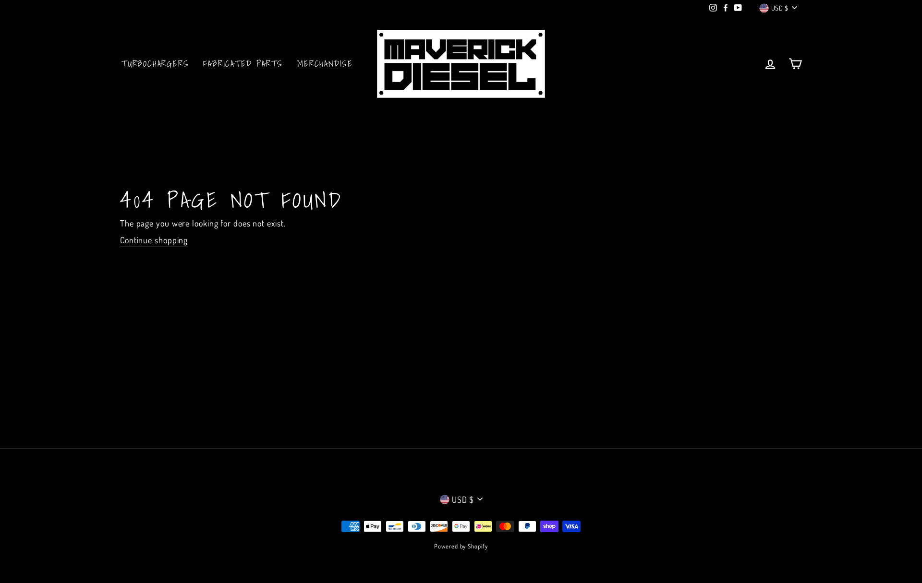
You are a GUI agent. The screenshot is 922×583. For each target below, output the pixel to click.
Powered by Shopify (460, 546)
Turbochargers (155, 64)
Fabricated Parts (243, 64)
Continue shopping (154, 240)
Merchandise (325, 64)
